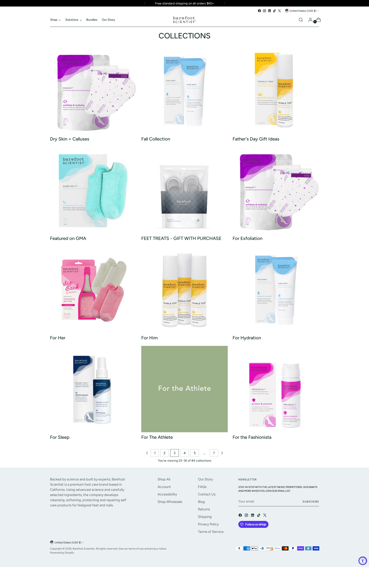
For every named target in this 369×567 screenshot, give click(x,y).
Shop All (164, 479)
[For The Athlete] (184, 389)
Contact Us (206, 494)
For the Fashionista (252, 437)
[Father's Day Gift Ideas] (276, 91)
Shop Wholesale (170, 502)
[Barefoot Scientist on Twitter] (279, 10)
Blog (201, 502)
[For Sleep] (93, 389)
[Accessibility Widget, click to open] (362, 560)
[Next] (224, 3)
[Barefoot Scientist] (184, 20)
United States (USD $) (303, 10)
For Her (57, 338)
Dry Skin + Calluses (69, 139)
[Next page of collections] (222, 453)
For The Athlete (157, 437)
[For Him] (184, 289)
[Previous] (144, 3)
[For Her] (93, 289)
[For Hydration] (276, 289)
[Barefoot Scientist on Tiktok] (274, 10)
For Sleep (59, 437)
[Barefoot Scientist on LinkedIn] (269, 10)
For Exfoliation (247, 238)
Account (164, 487)
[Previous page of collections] (147, 453)
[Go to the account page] (309, 20)
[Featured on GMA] (93, 190)
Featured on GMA (68, 238)
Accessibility (167, 494)
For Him (149, 338)
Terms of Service (211, 532)
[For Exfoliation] (276, 190)
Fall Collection (155, 139)
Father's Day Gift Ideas (256, 139)
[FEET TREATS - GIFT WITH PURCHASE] (184, 190)
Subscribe (311, 501)
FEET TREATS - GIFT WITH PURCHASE (181, 238)
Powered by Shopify (62, 552)
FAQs (202, 487)
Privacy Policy (208, 524)
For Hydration (247, 338)
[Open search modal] (301, 20)
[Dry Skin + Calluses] (93, 91)
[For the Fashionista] (276, 389)
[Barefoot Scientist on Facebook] (259, 10)
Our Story (205, 479)
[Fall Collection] (184, 91)
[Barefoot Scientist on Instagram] (264, 10)
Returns (204, 509)
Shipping (205, 517)
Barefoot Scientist (84, 548)
